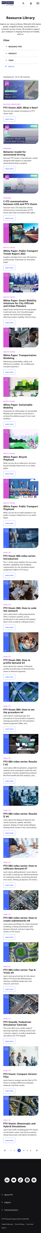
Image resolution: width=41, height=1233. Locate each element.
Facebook (33, 1180)
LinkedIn (7, 1180)
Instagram (27, 1180)
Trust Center (29, 1224)
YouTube (13, 1180)
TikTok (20, 1180)
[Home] (8, 3)
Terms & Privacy (19, 1224)
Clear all (11, 66)
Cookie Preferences (7, 1224)
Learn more (9, 119)
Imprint (4, 1228)
